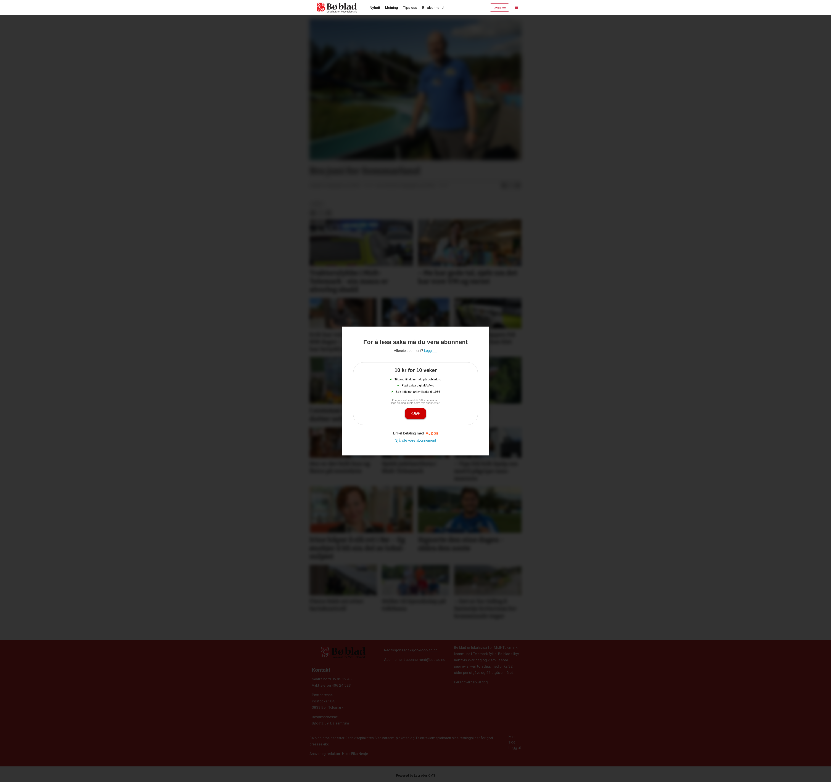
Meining (391, 7)
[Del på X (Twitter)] (511, 186)
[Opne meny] (517, 7)
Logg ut (514, 747)
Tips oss (410, 7)
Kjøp (415, 413)
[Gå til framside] (337, 7)
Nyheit (375, 7)
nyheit (317, 203)
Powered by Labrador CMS (415, 775)
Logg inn (499, 7)
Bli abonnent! (433, 7)
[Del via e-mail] (518, 186)
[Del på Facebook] (504, 186)
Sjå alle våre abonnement (415, 440)
